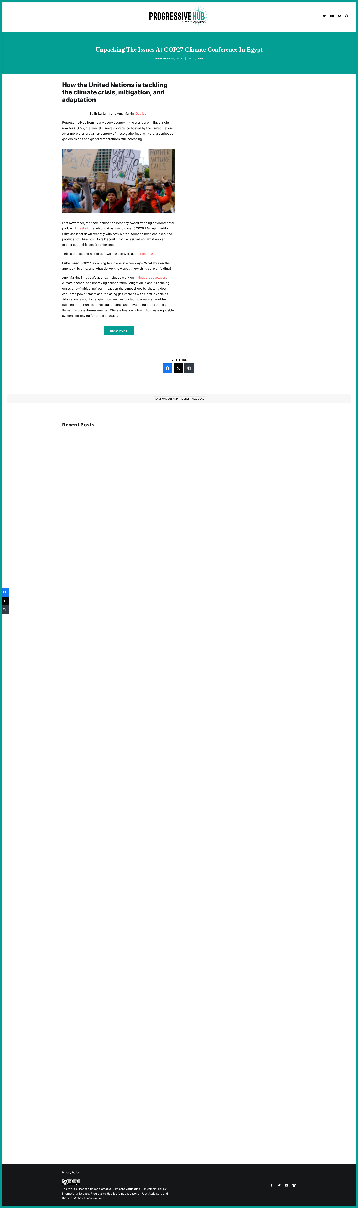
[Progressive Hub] (179, 16)
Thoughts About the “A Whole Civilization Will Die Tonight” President (119, 951)
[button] (318, 16)
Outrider (141, 113)
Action (197, 58)
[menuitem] (318, 16)
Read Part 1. (148, 254)
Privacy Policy (71, 1172)
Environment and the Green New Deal (179, 398)
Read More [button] (118, 330)
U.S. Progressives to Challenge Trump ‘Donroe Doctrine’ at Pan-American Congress (129, 1134)
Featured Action (82, 747)
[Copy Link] (189, 368)
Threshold (82, 228)
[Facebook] (167, 368)
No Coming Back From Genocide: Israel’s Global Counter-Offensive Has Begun (125, 575)
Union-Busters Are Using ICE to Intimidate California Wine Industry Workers (124, 753)
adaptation (158, 278)
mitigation (142, 278)
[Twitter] (178, 368)
